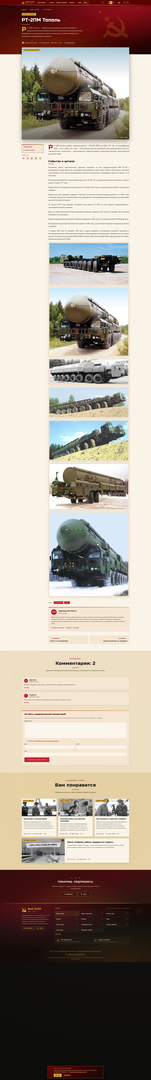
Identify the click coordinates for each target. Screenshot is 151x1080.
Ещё (85, 2)
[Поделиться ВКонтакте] (23, 158)
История (51, 2)
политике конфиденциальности (77, 1072)
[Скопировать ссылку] (40, 158)
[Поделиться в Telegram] (27, 158)
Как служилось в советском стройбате (111, 819)
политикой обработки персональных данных (46, 741)
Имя (26, 744)
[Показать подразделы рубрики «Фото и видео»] (47, 2)
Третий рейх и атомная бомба (35, 819)
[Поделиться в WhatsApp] (31, 158)
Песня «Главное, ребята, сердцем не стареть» (90, 842)
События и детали (30, 150)
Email (78, 744)
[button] (75, 93)
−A (108, 2)
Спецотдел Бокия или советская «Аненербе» (72, 820)
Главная (24, 9)
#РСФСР (67, 602)
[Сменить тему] (119, 2)
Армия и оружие (35, 9)
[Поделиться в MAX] (36, 158)
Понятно (57, 1075)
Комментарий (28, 721)
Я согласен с (43, 741)
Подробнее (67, 1075)
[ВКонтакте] (124, 2)
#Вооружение (58, 602)
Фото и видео (41, 2)
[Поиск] (103, 2)
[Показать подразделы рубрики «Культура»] (76, 2)
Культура (71, 2)
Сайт (25, 751)
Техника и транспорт (61, 2)
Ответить (26, 687)
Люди (79, 2)
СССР (85, 180)
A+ (113, 2)
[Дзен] (127, 2)
